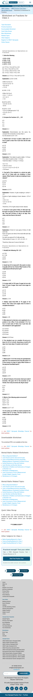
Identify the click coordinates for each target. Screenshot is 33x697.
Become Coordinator (7, 589)
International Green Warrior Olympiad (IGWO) (13, 651)
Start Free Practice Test (16, 558)
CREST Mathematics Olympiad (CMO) (11, 640)
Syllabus (4, 605)
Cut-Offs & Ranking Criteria (8, 606)
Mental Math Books (6, 10)
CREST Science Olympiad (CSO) (10, 644)
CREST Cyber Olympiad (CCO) (9, 646)
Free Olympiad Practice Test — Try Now (16, 695)
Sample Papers (6, 618)
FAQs (3, 585)
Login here (21, 2)
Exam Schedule (6, 603)
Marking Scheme (6, 601)
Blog (3, 634)
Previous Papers (18, 574)
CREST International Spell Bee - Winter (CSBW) (13, 656)
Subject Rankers (6, 610)
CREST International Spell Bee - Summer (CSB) (13, 655)
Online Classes (6, 624)
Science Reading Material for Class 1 (12, 541)
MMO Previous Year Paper (18, 8)
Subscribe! (24, 673)
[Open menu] (30, 2)
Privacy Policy (5, 591)
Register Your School (7, 587)
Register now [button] (13, 2)
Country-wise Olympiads (8, 596)
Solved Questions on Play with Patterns (13, 463)
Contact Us (16, 669)
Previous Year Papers (7, 620)
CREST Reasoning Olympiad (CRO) (10, 648)
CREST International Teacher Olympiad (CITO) (13, 658)
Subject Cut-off (6, 612)
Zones (4, 614)
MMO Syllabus (5, 8)
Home (3, 582)
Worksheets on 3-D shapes (9, 476)
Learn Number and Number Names (12, 465)
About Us (4, 584)
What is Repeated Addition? (10, 456)
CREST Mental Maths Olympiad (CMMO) (12, 653)
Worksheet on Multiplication (10, 470)
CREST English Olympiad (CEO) (10, 642)
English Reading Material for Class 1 (12, 543)
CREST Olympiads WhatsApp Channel (18, 431)
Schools (4, 635)
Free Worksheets (6, 627)
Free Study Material (7, 626)
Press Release (6, 594)
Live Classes (24, 570)
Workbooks (11, 570)
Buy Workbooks (6, 622)
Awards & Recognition (7, 608)
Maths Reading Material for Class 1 (12, 539)
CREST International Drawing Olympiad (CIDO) (13, 649)
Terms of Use (5, 593)
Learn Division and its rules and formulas (13, 457)
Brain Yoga (5, 632)
